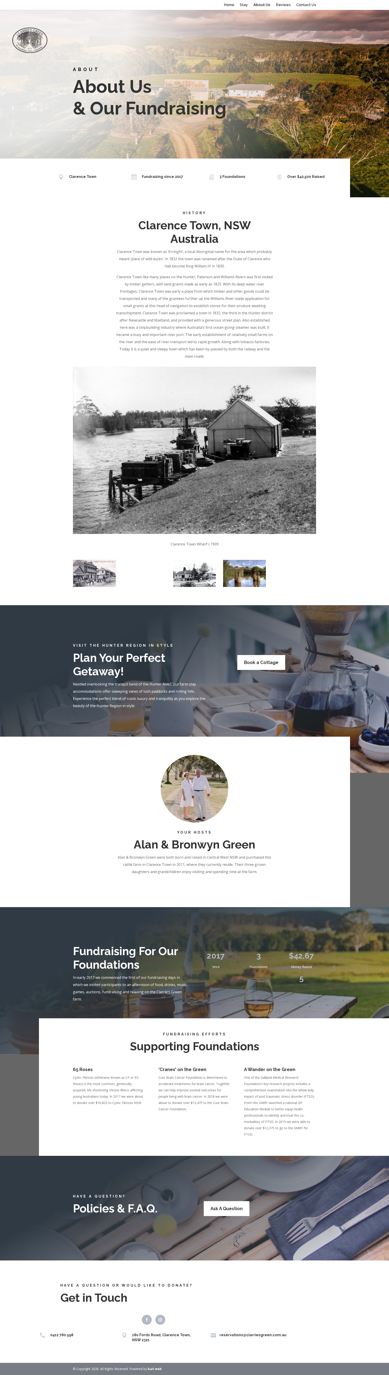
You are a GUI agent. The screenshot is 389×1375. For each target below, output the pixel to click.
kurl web (155, 1369)
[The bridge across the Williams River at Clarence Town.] (244, 573)
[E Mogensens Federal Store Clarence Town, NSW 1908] (94, 573)
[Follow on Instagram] (160, 1320)
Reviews (283, 5)
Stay (244, 5)
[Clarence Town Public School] (194, 573)
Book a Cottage (261, 662)
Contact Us (306, 5)
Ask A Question (226, 1208)
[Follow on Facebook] (147, 1320)
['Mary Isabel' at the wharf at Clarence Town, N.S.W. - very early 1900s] (144, 573)
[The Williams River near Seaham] (294, 573)
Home (229, 5)
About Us (261, 5)
